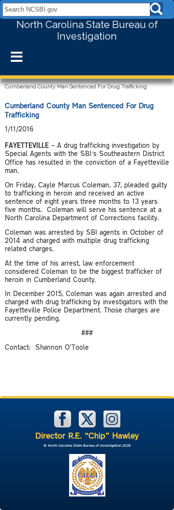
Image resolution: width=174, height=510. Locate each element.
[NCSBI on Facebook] (63, 425)
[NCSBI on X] (88, 425)
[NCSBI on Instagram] (111, 425)
